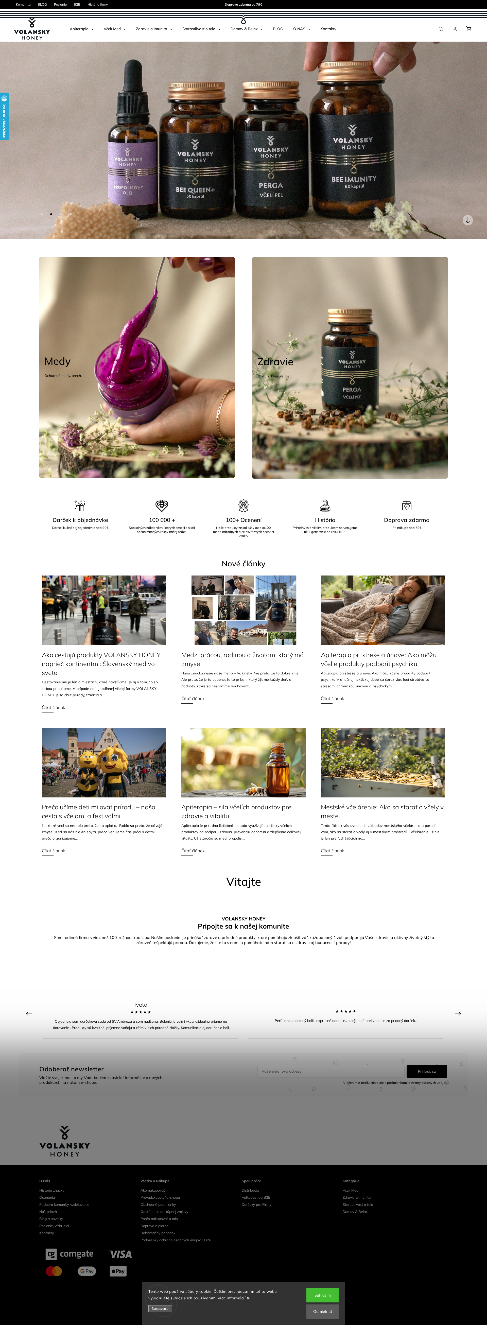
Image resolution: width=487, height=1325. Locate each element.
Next (458, 992)
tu (249, 1298)
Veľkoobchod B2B (256, 1176)
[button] (11, 129)
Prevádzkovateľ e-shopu (160, 1176)
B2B (77, 4)
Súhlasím (323, 1295)
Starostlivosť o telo (358, 1183)
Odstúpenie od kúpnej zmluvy (164, 1190)
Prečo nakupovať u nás (159, 1197)
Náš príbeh (48, 1190)
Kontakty (46, 1211)
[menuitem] (82, 29)
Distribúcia (250, 1168)
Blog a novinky (51, 1197)
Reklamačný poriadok (158, 1211)
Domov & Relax (355, 1190)
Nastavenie (160, 1309)
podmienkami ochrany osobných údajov (417, 1061)
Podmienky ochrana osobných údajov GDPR (176, 1218)
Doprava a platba (154, 1204)
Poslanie (60, 4)
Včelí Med (350, 1168)
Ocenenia (47, 1176)
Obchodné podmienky (158, 1183)
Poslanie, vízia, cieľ (54, 1204)
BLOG (42, 4)
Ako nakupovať (153, 1168)
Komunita (23, 4)
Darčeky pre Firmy (256, 1183)
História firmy (98, 4)
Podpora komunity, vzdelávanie (64, 1183)
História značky (51, 1168)
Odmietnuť (322, 1311)
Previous (29, 992)
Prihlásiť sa (427, 1050)
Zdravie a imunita (357, 1176)
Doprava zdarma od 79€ (243, 4)
